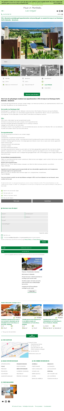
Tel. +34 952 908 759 (33, 351)
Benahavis (50, 364)
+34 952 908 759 (7, 14)
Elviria (34, 376)
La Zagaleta (50, 366)
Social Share (47, 201)
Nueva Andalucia (37, 369)
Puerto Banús (36, 366)
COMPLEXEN (4, 373)
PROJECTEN (4, 371)
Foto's (5, 61)
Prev (2, 40)
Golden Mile (35, 371)
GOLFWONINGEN (21, 366)
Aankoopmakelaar (6, 376)
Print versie (16, 201)
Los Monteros (51, 376)
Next (61, 40)
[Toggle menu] (58, 14)
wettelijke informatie (13, 237)
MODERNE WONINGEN (22, 371)
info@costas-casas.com (34, 353)
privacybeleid (24, 237)
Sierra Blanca (36, 373)
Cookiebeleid (47, 406)
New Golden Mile (52, 373)
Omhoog (32, 336)
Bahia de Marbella (37, 378)
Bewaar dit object (8, 198)
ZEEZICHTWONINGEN (22, 368)
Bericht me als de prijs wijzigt (11, 190)
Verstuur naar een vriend (10, 195)
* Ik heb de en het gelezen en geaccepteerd (22, 237)
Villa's (3, 366)
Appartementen (5, 364)
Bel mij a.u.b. (7, 235)
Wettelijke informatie (28, 406)
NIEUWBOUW (20, 373)
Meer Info (32, 291)
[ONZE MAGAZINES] (16, 391)
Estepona (50, 371)
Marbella (34, 364)
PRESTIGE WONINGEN (22, 376)
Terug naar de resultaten (9, 332)
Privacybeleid (38, 406)
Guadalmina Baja (52, 378)
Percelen (3, 369)
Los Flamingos (51, 369)
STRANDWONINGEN (22, 364)
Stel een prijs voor (8, 193)
